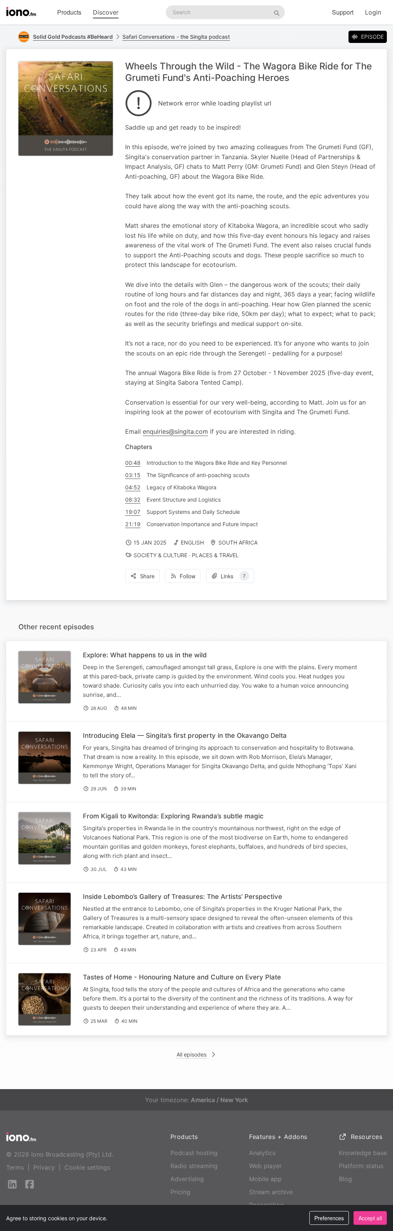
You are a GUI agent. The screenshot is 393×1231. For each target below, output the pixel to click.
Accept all (370, 1218)
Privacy (44, 1167)
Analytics (262, 1153)
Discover (106, 12)
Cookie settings (87, 1167)
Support (342, 12)
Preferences (329, 1218)
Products (69, 12)
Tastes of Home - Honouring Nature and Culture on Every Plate (182, 977)
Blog (345, 1179)
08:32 (132, 499)
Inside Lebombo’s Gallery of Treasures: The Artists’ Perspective (182, 896)
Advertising (187, 1179)
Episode (372, 36)
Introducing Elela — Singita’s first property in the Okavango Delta (185, 735)
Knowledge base (363, 1153)
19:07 (132, 512)
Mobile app (265, 1179)
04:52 (132, 487)
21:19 (132, 524)
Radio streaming (194, 1166)
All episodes (191, 1054)
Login (373, 12)
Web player (265, 1166)
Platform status (361, 1166)
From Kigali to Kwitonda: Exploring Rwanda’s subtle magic (173, 816)
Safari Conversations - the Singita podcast (176, 36)
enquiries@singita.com (175, 431)
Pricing (180, 1192)
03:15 (132, 475)
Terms (15, 1167)
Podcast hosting (194, 1153)
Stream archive (271, 1192)
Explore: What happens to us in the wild (145, 655)
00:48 (132, 462)
